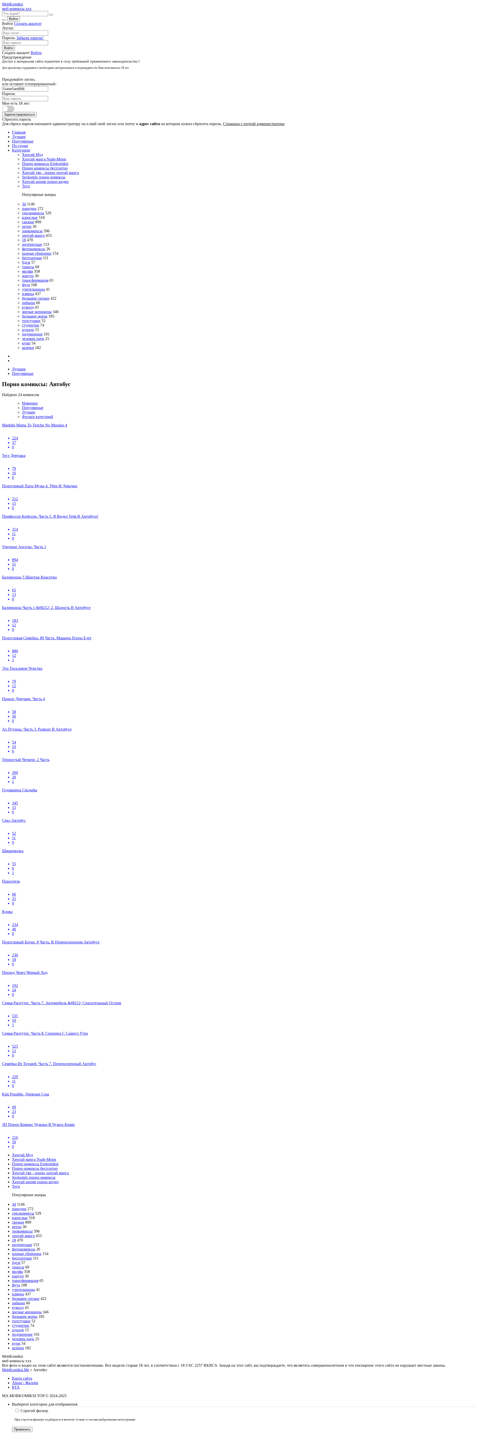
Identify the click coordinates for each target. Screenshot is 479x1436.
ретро (26, 226)
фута (26, 285)
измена (28, 294)
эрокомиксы (32, 231)
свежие (28, 222)
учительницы (33, 289)
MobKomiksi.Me (15, 1370)
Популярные (22, 141)
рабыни (28, 303)
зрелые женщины (37, 312)
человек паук (33, 339)
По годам (20, 146)
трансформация (35, 280)
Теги (26, 186)
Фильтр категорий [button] (37, 417)
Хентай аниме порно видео (45, 181)
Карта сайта (22, 1378)
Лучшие (19, 137)
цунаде (28, 330)
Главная (18, 132)
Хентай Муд (32, 155)
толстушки (31, 321)
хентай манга (33, 235)
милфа (27, 271)
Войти (13, 19)
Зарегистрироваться (19, 114)
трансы (28, 267)
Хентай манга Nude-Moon (44, 159)
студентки (30, 325)
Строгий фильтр (34, 1411)
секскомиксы (33, 213)
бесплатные (32, 258)
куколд (28, 307)
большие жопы (34, 316)
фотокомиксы (33, 249)
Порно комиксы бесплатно (45, 168)
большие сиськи (35, 298)
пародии (29, 208)
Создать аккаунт (28, 23)
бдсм (26, 262)
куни (26, 343)
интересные (32, 244)
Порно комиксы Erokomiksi (45, 164)
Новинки (30, 403)
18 (24, 240)
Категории (21, 150)
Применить (22, 1429)
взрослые (30, 217)
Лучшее (28, 412)
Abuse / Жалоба (25, 1383)
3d (24, 204)
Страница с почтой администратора (253, 124)
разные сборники (36, 253)
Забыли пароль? (30, 38)
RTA (16, 1387)
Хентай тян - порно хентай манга (50, 172)
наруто (28, 276)
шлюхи (28, 347)
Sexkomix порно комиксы (43, 177)
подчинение (32, 334)
